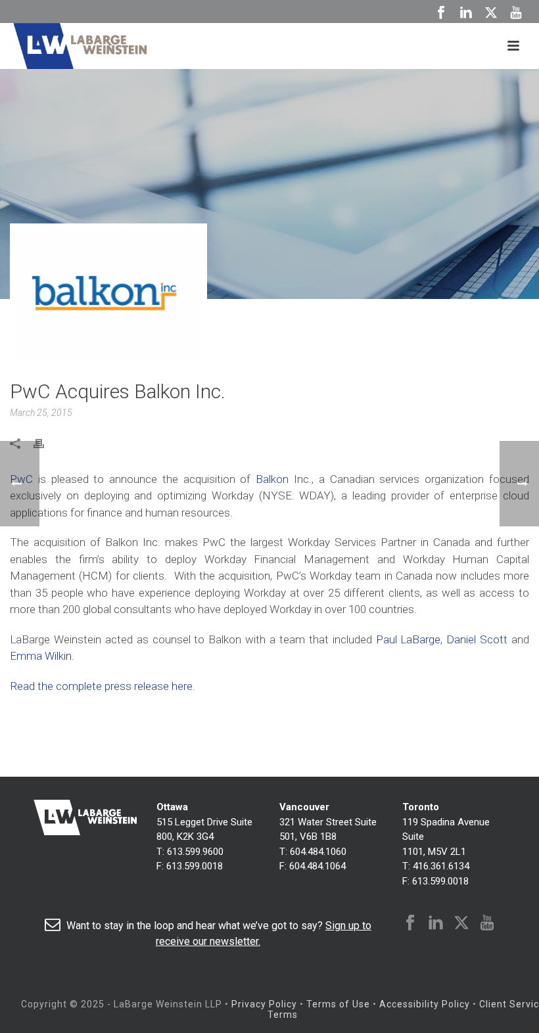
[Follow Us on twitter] (461, 923)
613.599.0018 (194, 866)
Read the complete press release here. (102, 686)
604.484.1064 (317, 866)
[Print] (45, 442)
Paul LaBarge (408, 639)
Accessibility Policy (424, 1004)
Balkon (272, 479)
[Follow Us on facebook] (410, 923)
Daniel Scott (476, 639)
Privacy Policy (264, 1004)
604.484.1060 (318, 852)
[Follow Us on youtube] (487, 923)
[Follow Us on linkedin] (436, 923)
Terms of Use (338, 1004)
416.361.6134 (441, 866)
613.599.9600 (195, 852)
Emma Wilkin (41, 655)
